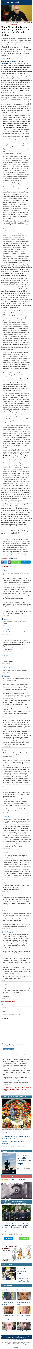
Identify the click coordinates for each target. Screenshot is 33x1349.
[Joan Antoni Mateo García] (24, 1309)
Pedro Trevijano (22, 1290)
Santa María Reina (8, 1133)
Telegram (26, 562)
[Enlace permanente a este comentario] (2, 570)
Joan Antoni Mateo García (23, 1315)
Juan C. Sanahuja (6, 1331)
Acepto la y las (14, 1045)
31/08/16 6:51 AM (5, 58)
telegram (21, 1340)
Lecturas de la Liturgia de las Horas (22, 1271)
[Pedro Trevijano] (24, 1295)
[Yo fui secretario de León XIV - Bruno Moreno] (16, 1253)
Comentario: (5, 1018)
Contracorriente (22, 1320)
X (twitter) (12, 1340)
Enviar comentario (8, 1049)
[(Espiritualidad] (9, 1273)
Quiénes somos (4, 1336)
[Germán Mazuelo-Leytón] (24, 1325)
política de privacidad (15, 1044)
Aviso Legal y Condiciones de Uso (19, 1337)
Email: (4, 1011)
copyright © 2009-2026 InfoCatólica (16, 1339)
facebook (17, 1340)
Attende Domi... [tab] (22, 1179)
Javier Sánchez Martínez (8, 1315)
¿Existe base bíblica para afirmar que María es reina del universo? (16, 1137)
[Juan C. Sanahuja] (9, 1325)
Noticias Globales (7, 1320)
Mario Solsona (6, 1290)
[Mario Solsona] (9, 1295)
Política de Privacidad (23, 1336)
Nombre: (4, 1005)
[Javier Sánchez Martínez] (9, 1309)
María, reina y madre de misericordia (14, 1147)
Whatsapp (17, 562)
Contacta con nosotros (13, 1336)
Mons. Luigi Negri (12, 558)
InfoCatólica (12, 2)
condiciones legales (9, 1046)
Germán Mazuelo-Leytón (23, 1331)
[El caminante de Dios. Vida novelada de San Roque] (9, 1163)
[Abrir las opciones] (3, 2)
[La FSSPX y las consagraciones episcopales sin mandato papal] (16, 1212)
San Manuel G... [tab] (6, 1179)
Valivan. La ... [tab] (14, 1179)
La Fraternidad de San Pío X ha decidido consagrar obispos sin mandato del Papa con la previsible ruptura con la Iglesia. (15, 1225)
